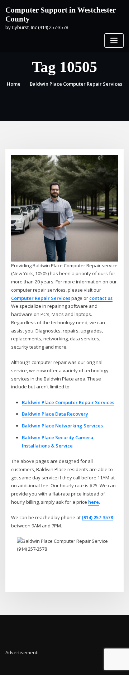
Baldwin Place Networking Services (62, 425)
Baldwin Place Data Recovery (55, 414)
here (93, 502)
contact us (101, 298)
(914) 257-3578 (97, 517)
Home (13, 84)
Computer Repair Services (40, 298)
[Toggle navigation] (114, 40)
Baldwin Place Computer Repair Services (76, 84)
